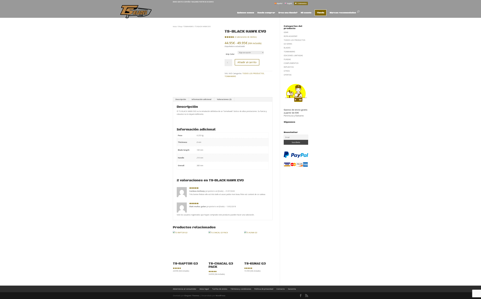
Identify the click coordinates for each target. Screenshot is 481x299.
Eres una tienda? (287, 13)
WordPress (220, 295)
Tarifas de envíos (219, 289)
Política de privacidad (263, 289)
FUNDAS (287, 59)
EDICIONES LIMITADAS (293, 55)
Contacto (280, 289)
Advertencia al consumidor (184, 289)
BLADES (287, 47)
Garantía (292, 289)
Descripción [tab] (180, 99)
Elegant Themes (191, 295)
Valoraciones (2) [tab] (224, 99)
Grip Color (230, 54)
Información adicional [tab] (201, 99)
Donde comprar (266, 13)
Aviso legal (204, 289)
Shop (180, 26)
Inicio (175, 26)
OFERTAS (287, 75)
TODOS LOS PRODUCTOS (253, 73)
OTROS (287, 71)
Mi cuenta (306, 13)
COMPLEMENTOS (291, 63)
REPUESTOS (289, 67)
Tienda (320, 12)
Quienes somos (245, 13)
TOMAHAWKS (189, 26)
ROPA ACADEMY (290, 36)
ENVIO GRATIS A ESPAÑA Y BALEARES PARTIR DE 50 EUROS (193, 2)
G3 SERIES (288, 44)
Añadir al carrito (247, 62)
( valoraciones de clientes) (246, 37)
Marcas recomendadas (343, 13)
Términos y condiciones (240, 289)
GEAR (286, 32)
